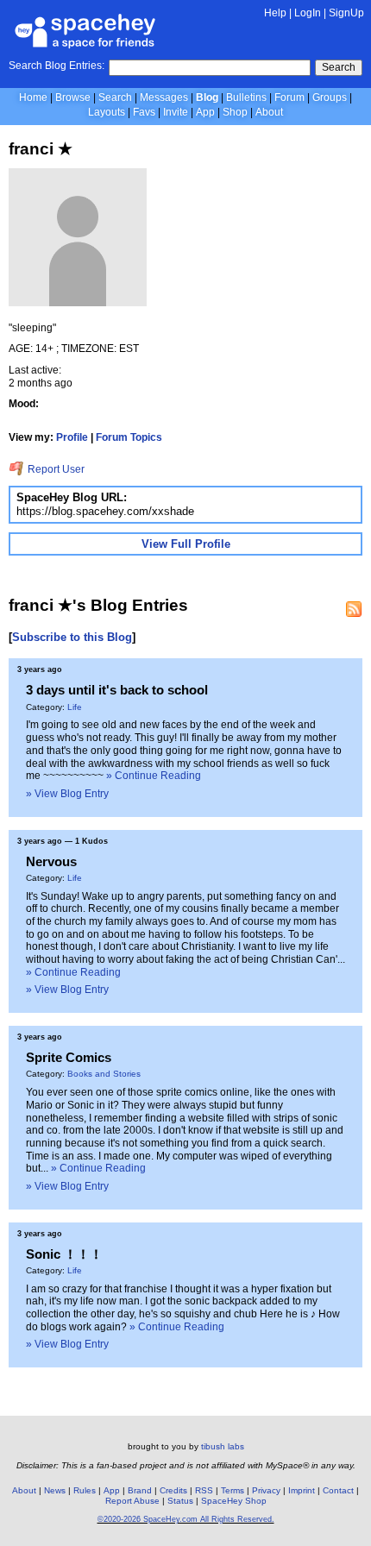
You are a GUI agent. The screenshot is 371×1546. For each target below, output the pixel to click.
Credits (173, 1490)
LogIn (307, 13)
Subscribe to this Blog (72, 637)
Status (180, 1500)
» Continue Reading (153, 776)
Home (33, 97)
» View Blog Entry (67, 794)
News (55, 1490)
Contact (338, 1490)
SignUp (346, 13)
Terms (232, 1490)
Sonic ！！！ (64, 1254)
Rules (84, 1490)
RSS (204, 1490)
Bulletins (246, 97)
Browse (73, 97)
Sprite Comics (68, 1057)
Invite (175, 112)
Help (275, 13)
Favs (144, 112)
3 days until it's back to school (117, 689)
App (205, 112)
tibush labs (222, 1446)
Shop (235, 112)
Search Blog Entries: (56, 66)
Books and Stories (104, 1073)
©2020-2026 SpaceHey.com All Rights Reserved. (185, 1519)
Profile (72, 437)
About (269, 112)
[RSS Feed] (353, 609)
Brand (140, 1490)
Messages (164, 97)
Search (338, 67)
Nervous (51, 861)
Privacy (266, 1490)
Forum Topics (129, 437)
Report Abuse (132, 1500)
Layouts (106, 112)
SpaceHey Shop (234, 1500)
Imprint (301, 1490)
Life (74, 707)
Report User (55, 469)
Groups (329, 97)
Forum (289, 97)
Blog (207, 97)
